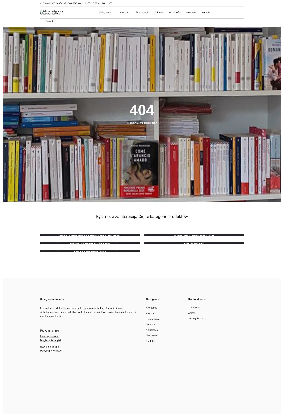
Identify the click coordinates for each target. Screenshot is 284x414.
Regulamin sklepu (49, 346)
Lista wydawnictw (49, 336)
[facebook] (238, 3)
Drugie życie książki (50, 340)
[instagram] (243, 3)
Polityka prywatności (51, 350)
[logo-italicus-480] (55, 11)
